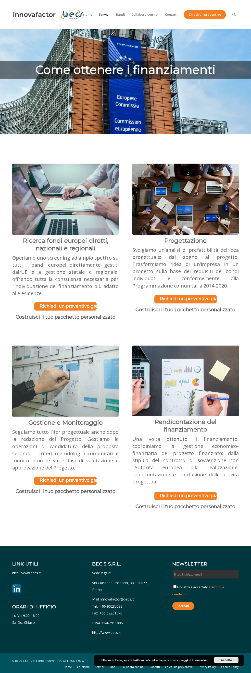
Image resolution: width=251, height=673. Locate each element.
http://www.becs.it (27, 573)
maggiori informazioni (194, 660)
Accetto (226, 660)
